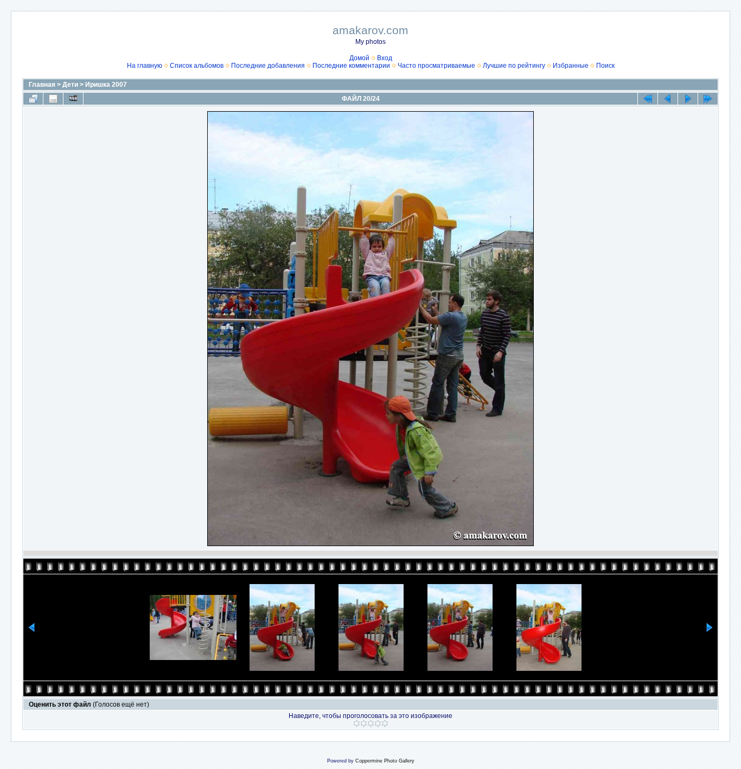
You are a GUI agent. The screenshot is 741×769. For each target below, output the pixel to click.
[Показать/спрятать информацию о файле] (53, 99)
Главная (42, 84)
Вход (384, 58)
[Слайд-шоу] (73, 99)
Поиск (605, 65)
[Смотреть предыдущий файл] (668, 99)
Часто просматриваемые (436, 65)
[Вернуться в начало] (647, 99)
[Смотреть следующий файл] (688, 99)
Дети (70, 84)
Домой (359, 58)
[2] (363, 723)
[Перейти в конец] (708, 99)
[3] (370, 723)
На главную (144, 65)
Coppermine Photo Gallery (384, 761)
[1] (356, 723)
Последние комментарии (351, 65)
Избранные (571, 65)
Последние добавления (268, 65)
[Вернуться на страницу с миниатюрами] (33, 99)
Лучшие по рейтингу (514, 65)
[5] (384, 723)
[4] (377, 723)
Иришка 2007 (106, 84)
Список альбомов (196, 65)
